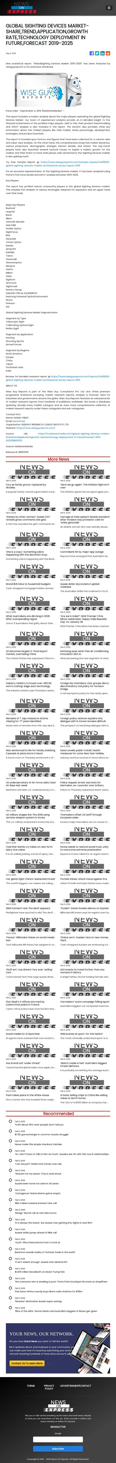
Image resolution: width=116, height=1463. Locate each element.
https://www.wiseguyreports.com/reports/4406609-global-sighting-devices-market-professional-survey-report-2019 (58, 378)
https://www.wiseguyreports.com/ (35, 427)
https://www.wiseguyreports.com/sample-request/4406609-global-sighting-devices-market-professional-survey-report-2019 (58, 163)
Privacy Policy (49, 1387)
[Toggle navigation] (109, 8)
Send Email (19, 421)
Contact (85, 1386)
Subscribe (58, 1448)
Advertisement (70, 1386)
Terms (31, 1386)
